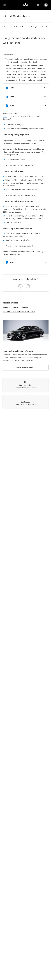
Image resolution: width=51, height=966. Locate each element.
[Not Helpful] (28, 286)
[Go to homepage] (25, 5)
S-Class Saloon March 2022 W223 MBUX (21, 27)
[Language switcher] (38, 5)
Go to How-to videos (25, 367)
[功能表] (5, 5)
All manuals (7, 27)
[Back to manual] (6, 16)
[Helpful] (20, 286)
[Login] (45, 5)
